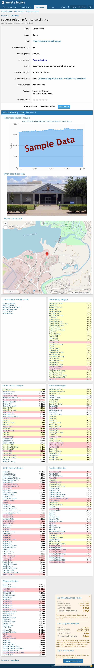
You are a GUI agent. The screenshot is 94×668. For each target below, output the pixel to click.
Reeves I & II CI (8, 558)
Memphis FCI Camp (55, 367)
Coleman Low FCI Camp (57, 494)
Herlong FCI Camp (9, 595)
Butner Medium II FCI (56, 326)
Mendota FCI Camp (9, 618)
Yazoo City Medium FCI (57, 560)
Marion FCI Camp (8, 422)
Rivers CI (52, 379)
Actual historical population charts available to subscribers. (47, 121)
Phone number (23, 84)
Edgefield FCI (53, 503)
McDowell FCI (53, 363)
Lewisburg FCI (54, 428)
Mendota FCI (7, 616)
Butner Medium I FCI (56, 322)
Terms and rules (66, 666)
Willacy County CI (8, 574)
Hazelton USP (53, 340)
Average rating (23, 99)
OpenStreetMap (76, 293)
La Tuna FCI (6, 527)
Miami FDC (52, 529)
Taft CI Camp (7, 636)
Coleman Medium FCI (56, 496)
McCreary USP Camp (56, 360)
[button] (57, 7)
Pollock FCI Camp (8, 552)
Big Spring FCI (7, 490)
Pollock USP (7, 554)
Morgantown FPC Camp (57, 371)
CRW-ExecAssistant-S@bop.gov (47, 41)
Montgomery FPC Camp (57, 531)
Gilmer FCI (52, 332)
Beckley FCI (53, 309)
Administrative (7, 311)
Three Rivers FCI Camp (10, 572)
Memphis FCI (7, 533)
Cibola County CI (8, 501)
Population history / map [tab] (13, 112)
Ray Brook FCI (53, 455)
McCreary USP (54, 359)
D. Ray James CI (54, 501)
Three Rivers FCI (8, 570)
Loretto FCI (52, 435)
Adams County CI (55, 472)
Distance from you (22, 72)
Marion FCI (6, 418)
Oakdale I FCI (7, 542)
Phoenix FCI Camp (9, 622)
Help (87, 666)
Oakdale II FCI (7, 544)
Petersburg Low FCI (55, 373)
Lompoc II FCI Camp (9, 609)
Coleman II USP (54, 490)
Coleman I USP (54, 488)
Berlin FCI (52, 396)
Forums (52, 7)
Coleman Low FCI (55, 492)
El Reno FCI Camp (9, 507)
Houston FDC (7, 525)
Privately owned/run (21, 47)
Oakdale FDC (7, 537)
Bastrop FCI (7, 472)
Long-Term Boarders (10, 309)
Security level (24, 60)
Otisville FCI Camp (55, 451)
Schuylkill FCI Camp (55, 459)
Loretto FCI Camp (55, 437)
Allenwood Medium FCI (57, 392)
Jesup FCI (52, 513)
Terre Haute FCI (8, 445)
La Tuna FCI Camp (9, 531)
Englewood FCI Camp (10, 396)
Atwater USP (7, 585)
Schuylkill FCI (53, 457)
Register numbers (32, 11)
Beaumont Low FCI (9, 476)
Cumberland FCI (54, 328)
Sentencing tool (9, 7)
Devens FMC (53, 412)
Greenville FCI (7, 408)
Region (27, 66)
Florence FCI (7, 404)
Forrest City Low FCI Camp (11, 511)
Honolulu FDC (7, 597)
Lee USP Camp (54, 348)
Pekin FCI (6, 433)
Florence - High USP (9, 402)
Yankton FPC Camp (9, 461)
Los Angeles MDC (9, 613)
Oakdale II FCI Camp (10, 546)
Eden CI (5, 503)
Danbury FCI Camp (55, 410)
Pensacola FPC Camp (56, 533)
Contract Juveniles (9, 303)
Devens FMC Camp (55, 414)
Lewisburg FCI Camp (56, 433)
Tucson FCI (6, 640)
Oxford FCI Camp (8, 431)
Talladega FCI (53, 535)
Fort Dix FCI (53, 424)
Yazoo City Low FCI (55, 546)
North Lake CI (7, 426)
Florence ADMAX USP (10, 398)
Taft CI (5, 634)
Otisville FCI (53, 449)
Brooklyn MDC (54, 400)
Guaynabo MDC (54, 511)
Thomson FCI (7, 451)
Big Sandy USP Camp (56, 315)
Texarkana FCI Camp (10, 568)
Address (26, 91)
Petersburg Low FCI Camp (58, 375)
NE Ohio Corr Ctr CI (55, 445)
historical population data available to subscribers (62, 78)
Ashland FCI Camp (55, 307)
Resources (40, 7)
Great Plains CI (8, 523)
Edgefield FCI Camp (55, 505)
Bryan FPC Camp (8, 494)
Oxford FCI (6, 428)
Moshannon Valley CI (56, 443)
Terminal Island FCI (9, 638)
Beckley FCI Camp (55, 311)
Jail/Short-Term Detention (11, 307)
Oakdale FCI (7, 535)
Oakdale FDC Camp (9, 539)
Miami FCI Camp (54, 527)
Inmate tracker (26, 7)
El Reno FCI (6, 505)
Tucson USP (7, 642)
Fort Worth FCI (7, 515)
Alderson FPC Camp (55, 303)
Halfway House (8, 313)
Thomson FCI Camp (9, 455)
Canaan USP (53, 402)
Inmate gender (23, 53)
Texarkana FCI (7, 566)
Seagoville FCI (7, 562)
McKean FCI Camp (55, 441)
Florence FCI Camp (9, 406)
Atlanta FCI (52, 478)
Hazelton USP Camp (56, 344)
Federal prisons (6, 11)
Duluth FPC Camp (8, 392)
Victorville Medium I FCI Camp (13, 648)
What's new (65, 7)
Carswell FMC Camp (9, 498)
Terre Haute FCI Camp (10, 447)
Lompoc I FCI (7, 599)
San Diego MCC (8, 626)
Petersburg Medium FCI (57, 377)
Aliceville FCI (53, 474)
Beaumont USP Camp (10, 484)
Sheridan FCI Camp (9, 632)
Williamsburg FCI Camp (57, 544)
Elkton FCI (52, 416)
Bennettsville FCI (54, 484)
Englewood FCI (8, 394)
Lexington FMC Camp (56, 352)
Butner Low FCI (54, 320)
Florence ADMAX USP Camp (12, 400)
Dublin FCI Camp (8, 591)
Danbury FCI (53, 406)
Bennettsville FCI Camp (57, 486)
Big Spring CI (7, 488)
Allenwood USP (54, 394)
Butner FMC (53, 318)
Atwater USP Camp (9, 587)
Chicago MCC (7, 390)
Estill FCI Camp (54, 509)
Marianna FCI (53, 519)
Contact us (55, 666)
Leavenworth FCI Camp (10, 416)
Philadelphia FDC (54, 453)
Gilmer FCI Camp (55, 334)
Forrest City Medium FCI (11, 513)
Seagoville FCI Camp (10, 564)
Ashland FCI (53, 305)
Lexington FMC (54, 350)
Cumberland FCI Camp (56, 330)
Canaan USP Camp (55, 404)
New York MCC (54, 447)
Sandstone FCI (7, 441)
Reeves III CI (7, 560)
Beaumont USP (8, 482)
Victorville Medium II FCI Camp (13, 652)
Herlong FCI (7, 593)
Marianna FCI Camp (56, 521)
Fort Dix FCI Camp (55, 426)
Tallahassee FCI (54, 539)
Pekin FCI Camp (8, 437)
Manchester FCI (54, 354)
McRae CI (52, 523)
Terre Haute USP (8, 449)
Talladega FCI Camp (56, 537)
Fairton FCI (52, 420)
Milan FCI (6, 424)
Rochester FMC (8, 439)
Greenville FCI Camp (10, 410)
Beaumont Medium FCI (10, 480)
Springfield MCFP (8, 443)
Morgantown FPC (55, 369)
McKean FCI (53, 439)
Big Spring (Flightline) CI (11, 486)
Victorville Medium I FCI (11, 646)
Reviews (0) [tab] (31, 112)
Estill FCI (52, 507)
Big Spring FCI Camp (10, 492)
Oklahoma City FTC (9, 548)
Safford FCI (6, 624)
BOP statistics (19, 11)
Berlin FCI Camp (54, 398)
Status (27, 35)
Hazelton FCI (53, 336)
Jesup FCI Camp (54, 517)
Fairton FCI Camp (55, 422)
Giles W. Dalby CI (8, 521)
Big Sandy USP (54, 313)
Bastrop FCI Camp (9, 474)
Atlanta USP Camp (55, 482)
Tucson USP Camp (9, 644)
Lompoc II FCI (7, 601)
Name (27, 28)
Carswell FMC (7, 496)
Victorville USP (7, 654)
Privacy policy (78, 666)
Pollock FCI (6, 550)
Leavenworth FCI (8, 412)
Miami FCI (52, 525)
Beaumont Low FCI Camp (11, 478)
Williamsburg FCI (54, 542)
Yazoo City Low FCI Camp (57, 550)
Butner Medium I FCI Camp (58, 324)
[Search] (90, 7)
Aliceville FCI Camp (55, 476)
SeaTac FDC (7, 628)
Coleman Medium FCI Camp (58, 498)
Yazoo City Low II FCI (56, 556)
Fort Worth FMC (8, 517)
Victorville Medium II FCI (11, 650)
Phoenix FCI (7, 620)
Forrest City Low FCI (9, 509)
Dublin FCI (6, 589)
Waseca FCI (7, 459)
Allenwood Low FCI (55, 390)
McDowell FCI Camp (56, 365)
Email (27, 41)
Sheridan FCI (7, 630)
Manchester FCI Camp (56, 356)
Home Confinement (9, 305)
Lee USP (52, 346)
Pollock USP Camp (9, 556)
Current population (22, 78)
